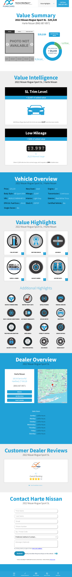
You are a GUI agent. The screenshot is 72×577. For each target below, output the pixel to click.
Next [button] (32, 45)
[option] (19, 43)
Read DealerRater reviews (36, 485)
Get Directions (20, 396)
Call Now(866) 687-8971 (62, 3)
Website (19, 392)
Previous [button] (7, 45)
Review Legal (52, 559)
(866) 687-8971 (42, 23)
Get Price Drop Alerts (54, 34)
